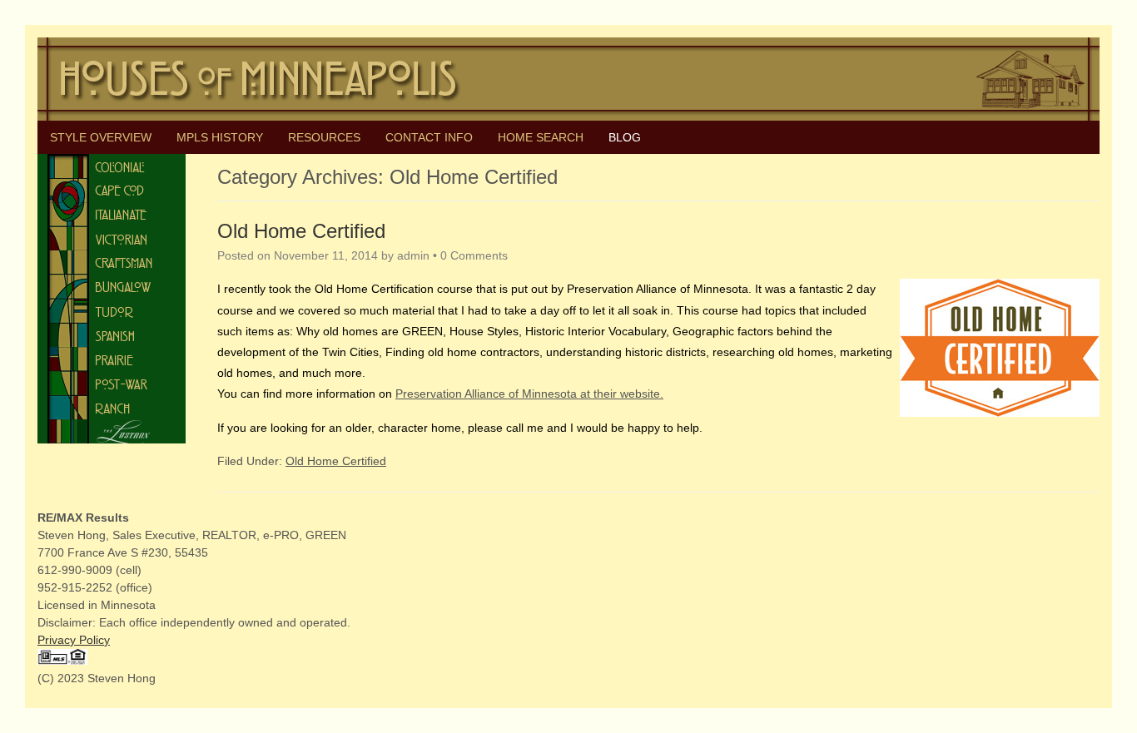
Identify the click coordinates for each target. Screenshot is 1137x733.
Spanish (111, 335)
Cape (111, 190)
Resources (324, 137)
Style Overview (100, 137)
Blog (624, 137)
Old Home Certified (301, 231)
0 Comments (474, 255)
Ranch (111, 407)
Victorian (111, 238)
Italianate (111, 214)
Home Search (540, 137)
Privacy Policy (73, 639)
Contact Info (429, 137)
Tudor (111, 311)
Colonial (111, 166)
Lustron (111, 431)
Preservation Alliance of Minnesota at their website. (529, 393)
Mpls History (219, 137)
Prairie (111, 359)
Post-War (111, 383)
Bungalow (111, 287)
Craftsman (111, 262)
